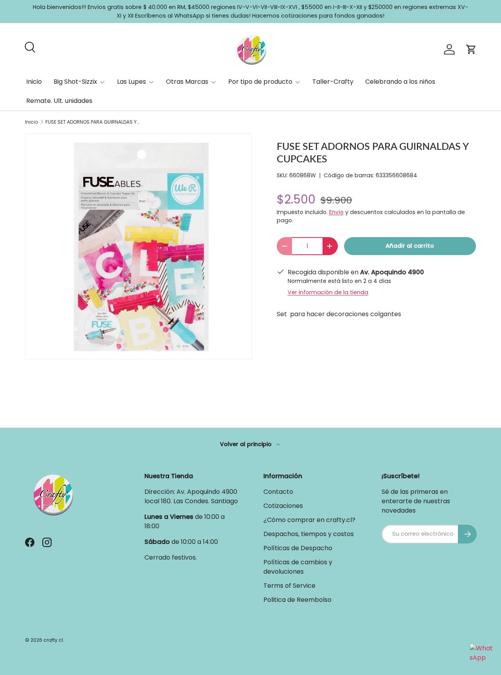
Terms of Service (289, 585)
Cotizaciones (283, 505)
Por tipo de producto (260, 81)
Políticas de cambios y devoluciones (297, 567)
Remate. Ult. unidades (59, 100)
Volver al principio (246, 444)
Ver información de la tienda (328, 292)
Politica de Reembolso (297, 599)
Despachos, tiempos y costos (308, 533)
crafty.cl (53, 640)
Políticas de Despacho (297, 548)
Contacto (278, 491)
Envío (336, 212)
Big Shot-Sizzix (75, 81)
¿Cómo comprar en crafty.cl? (309, 519)
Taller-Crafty (332, 81)
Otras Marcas (187, 81)
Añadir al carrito (410, 246)
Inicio (34, 81)
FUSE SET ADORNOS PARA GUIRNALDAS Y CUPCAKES (92, 122)
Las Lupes (131, 81)
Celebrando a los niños (400, 81)
